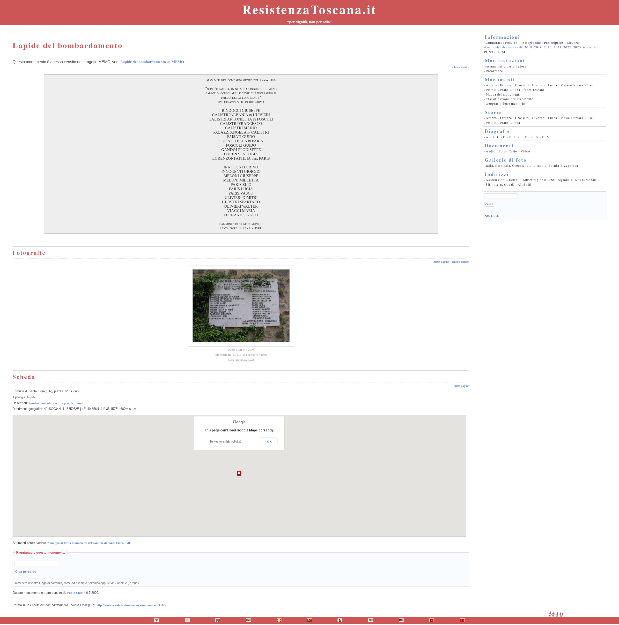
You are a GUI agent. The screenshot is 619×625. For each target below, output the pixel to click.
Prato (504, 90)
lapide (31, 397)
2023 (577, 47)
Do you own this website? (225, 441)
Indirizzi (497, 174)
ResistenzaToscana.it (309, 9)
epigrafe (68, 402)
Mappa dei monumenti (503, 94)
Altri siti (524, 184)
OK (269, 442)
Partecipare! (553, 42)
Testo (513, 151)
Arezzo (491, 85)
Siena (515, 90)
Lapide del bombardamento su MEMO (152, 61)
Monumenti (500, 79)
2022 (567, 47)
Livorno (538, 85)
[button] (239, 473)
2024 (501, 52)
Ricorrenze (494, 71)
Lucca (552, 85)
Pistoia (491, 90)
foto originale (223, 355)
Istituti (514, 180)
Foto (502, 151)
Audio (490, 151)
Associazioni (496, 180)
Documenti (499, 145)
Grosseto (522, 85)
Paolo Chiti (235, 349)
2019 (538, 47)
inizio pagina (441, 262)
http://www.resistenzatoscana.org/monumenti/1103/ (131, 604)
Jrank (495, 215)
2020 (548, 47)
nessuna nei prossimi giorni (506, 66)
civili (56, 402)
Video (525, 151)
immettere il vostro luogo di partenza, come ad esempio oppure (77, 583)
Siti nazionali (586, 180)
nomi (79, 402)
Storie (493, 112)
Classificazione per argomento (509, 99)
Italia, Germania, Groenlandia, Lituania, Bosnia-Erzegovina (531, 165)
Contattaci (494, 42)
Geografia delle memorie (505, 103)
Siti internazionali (500, 184)
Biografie (497, 131)
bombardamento (40, 402)
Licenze (573, 42)
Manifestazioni (505, 60)
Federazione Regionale (523, 42)
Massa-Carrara (571, 85)
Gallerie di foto (506, 159)
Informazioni (502, 36)
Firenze (506, 85)
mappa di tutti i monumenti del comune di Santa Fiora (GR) (90, 542)
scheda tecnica (460, 67)
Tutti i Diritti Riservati (241, 359)
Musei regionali (535, 180)
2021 (557, 47)
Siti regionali (561, 180)
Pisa (589, 85)
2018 (528, 47)
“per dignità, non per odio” (309, 21)
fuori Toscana (534, 90)
